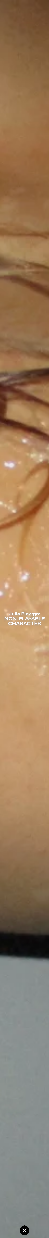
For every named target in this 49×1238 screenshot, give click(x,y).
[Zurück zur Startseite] (24, 1230)
